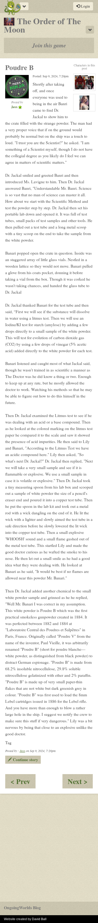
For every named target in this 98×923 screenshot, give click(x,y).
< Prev (23, 782)
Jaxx (22, 751)
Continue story (25, 759)
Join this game (49, 45)
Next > (80, 782)
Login (85, 6)
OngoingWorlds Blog (22, 908)
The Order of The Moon (42, 25)
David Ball (39, 919)
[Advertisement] (49, 847)
